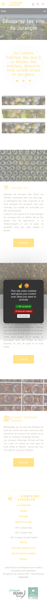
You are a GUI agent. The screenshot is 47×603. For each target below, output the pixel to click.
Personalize (23, 316)
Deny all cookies (24, 311)
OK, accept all (24, 306)
